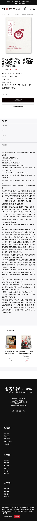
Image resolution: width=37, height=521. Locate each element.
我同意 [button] (17, 517)
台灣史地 (16, 14)
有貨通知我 (18, 100)
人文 (9, 14)
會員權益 (6, 460)
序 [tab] (2, 140)
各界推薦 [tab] (4, 126)
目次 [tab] (3, 130)
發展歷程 (6, 436)
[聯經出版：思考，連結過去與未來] (18, 8)
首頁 (3, 14)
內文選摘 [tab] (4, 145)
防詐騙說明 (7, 444)
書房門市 (6, 468)
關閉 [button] (34, 3)
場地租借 (6, 471)
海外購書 (6, 466)
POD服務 (6, 474)
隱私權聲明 (7, 439)
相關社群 (6, 497)
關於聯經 (6, 433)
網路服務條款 (8, 441)
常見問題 (6, 489)
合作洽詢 (6, 491)
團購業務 (6, 463)
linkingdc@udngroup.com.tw (18, 405)
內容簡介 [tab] (4, 121)
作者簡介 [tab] (4, 135)
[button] (18, 106)
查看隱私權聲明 (8, 517)
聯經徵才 (6, 494)
